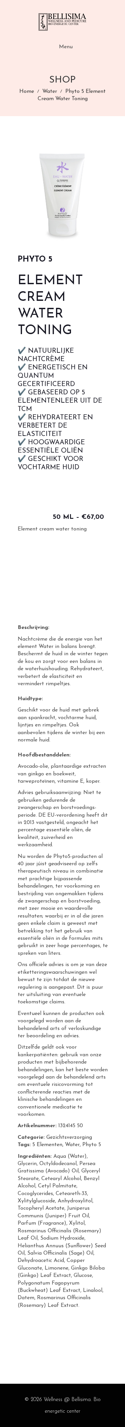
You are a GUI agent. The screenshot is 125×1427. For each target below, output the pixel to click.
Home (26, 91)
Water (49, 91)
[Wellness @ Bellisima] (62, 22)
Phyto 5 (91, 1144)
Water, (73, 1144)
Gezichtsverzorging (69, 1137)
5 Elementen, (47, 1144)
